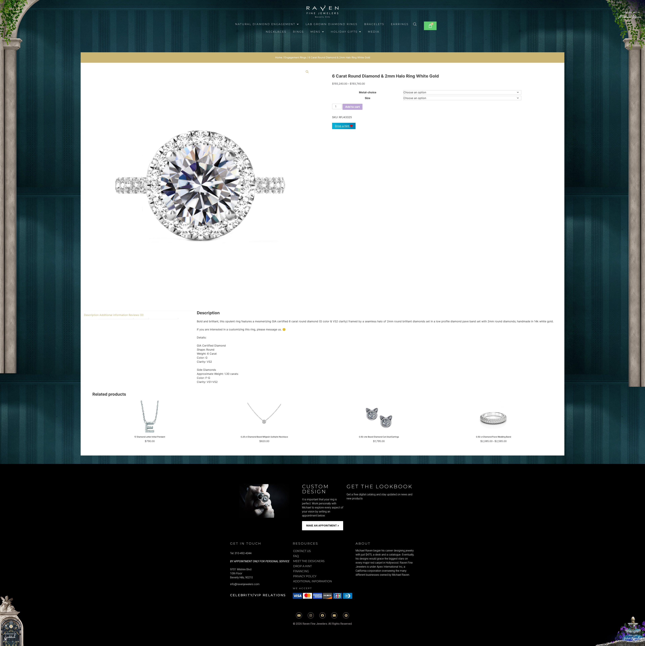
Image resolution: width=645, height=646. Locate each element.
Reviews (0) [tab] (136, 315)
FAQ (296, 556)
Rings (298, 31)
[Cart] (430, 26)
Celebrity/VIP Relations (258, 595)
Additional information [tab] (113, 315)
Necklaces (276, 31)
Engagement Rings (295, 57)
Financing (301, 571)
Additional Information (312, 581)
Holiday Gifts (344, 31)
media (373, 31)
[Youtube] (299, 615)
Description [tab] (91, 315)
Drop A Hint (302, 566)
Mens (315, 31)
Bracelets (374, 24)
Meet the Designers (309, 561)
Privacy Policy (304, 576)
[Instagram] (311, 615)
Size (367, 98)
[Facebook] (322, 615)
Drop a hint (342, 126)
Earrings (400, 24)
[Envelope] (334, 615)
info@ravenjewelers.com (245, 584)
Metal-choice (367, 92)
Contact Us (302, 551)
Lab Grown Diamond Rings (332, 24)
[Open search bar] (415, 24)
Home (278, 57)
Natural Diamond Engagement (265, 24)
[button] (267, 24)
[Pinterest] (346, 615)
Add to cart (352, 106)
